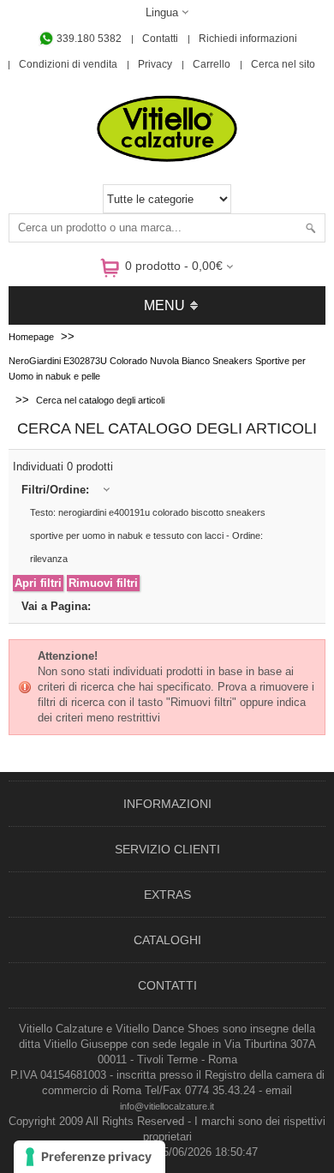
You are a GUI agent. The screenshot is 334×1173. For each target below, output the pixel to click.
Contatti (160, 39)
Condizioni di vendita (68, 64)
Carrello (211, 64)
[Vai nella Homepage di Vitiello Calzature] (167, 159)
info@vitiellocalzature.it (167, 1106)
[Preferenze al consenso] (89, 1156)
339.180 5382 (88, 39)
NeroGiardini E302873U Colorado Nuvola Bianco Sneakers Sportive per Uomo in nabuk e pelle (157, 368)
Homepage (31, 337)
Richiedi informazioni (248, 39)
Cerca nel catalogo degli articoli (100, 400)
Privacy (155, 64)
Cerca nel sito (283, 64)
